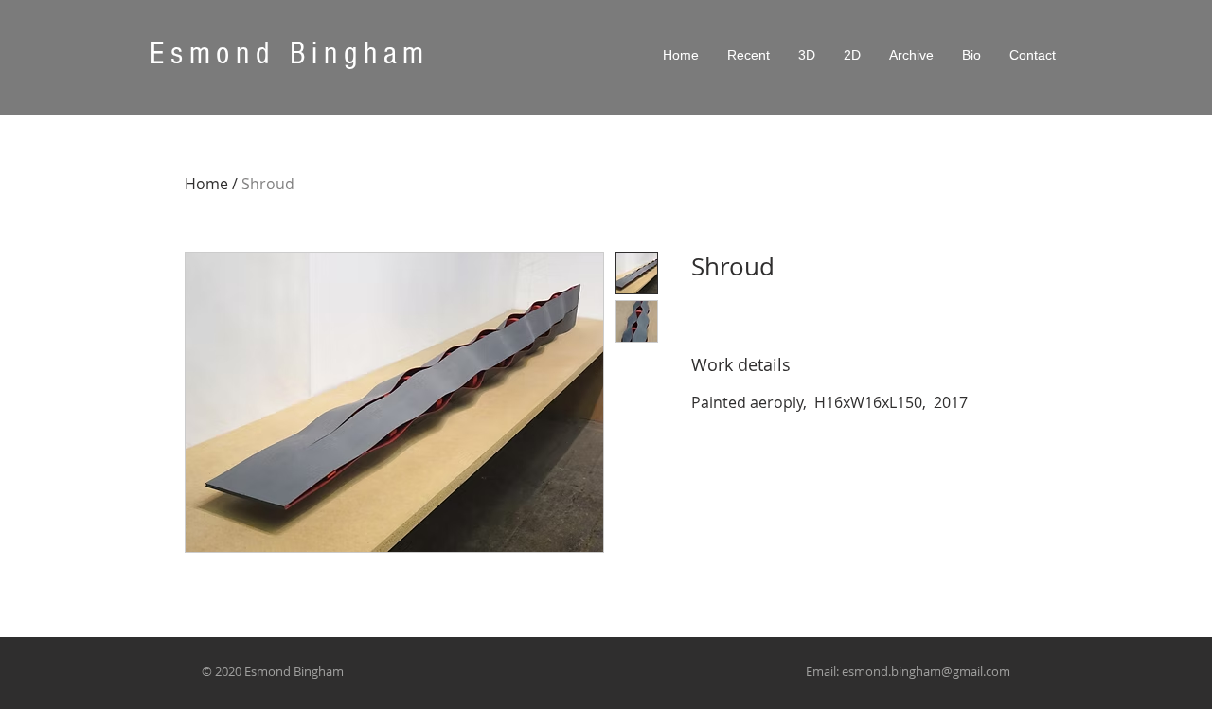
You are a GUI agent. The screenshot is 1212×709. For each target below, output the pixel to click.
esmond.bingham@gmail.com (926, 671)
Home (206, 183)
